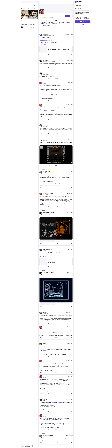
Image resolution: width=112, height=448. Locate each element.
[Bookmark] (64, 54)
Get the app (29, 445)
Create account (83, 21)
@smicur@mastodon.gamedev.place (45, 17)
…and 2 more (57, 241)
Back (42, 2)
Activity (40, 25)
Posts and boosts (42, 29)
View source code (28, 446)
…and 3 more (57, 304)
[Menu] (71, 16)
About (31, 441)
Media (44, 25)
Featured (48, 25)
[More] (72, 54)
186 (46, 20)
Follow (67, 16)
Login (83, 24)
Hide (70, 146)
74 (40, 20)
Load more (56, 445)
